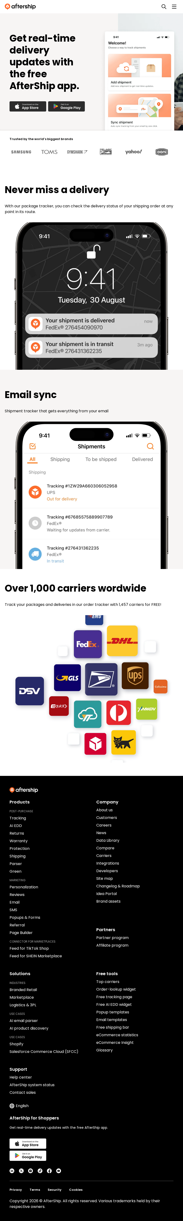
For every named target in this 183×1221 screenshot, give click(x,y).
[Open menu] (174, 7)
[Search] (164, 6)
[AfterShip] (21, 7)
